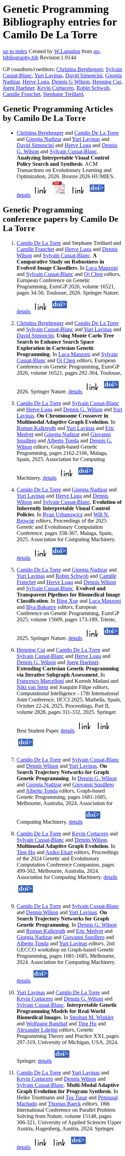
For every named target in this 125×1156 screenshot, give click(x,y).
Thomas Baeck (64, 1104)
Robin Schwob (92, 88)
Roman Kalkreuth (36, 428)
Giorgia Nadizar (43, 139)
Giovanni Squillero (93, 784)
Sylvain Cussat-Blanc (73, 151)
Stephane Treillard (63, 94)
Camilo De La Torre (96, 133)
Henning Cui (106, 82)
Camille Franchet (21, 94)
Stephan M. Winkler (91, 1017)
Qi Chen (93, 274)
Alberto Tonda (63, 440)
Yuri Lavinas (48, 75)
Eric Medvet (89, 931)
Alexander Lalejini (37, 1030)
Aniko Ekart (59, 852)
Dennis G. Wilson (82, 409)
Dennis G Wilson (71, 82)
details (24, 195)
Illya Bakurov (41, 607)
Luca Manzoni (102, 268)
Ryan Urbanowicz (63, 514)
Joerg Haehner (18, 88)
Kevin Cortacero (55, 88)
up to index (15, 51)
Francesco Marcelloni (40, 681)
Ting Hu (26, 852)
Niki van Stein (32, 687)
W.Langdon (67, 51)
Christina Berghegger (79, 69)
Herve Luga (36, 82)
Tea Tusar (76, 1097)
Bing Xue (67, 601)
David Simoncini (83, 75)
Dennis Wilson (100, 582)
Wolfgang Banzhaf (46, 1023)
